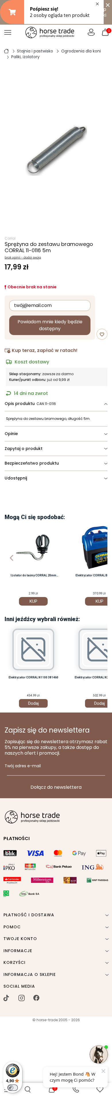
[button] (28, 1089)
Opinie (11, 434)
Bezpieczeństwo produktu (32, 463)
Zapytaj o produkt (24, 448)
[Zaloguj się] (91, 32)
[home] (6, 51)
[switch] (12, 1088)
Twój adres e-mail (23, 766)
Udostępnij (16, 478)
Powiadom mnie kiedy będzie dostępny (50, 325)
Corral (10, 238)
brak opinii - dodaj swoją (23, 258)
